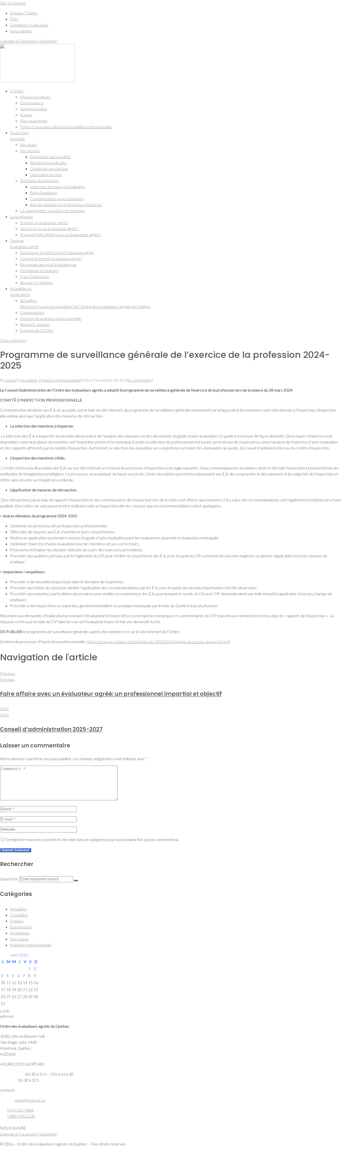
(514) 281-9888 (20, 1110)
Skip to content (13, 2)
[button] (175, 91)
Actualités (28, 380)
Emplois (16, 920)
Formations (19, 932)
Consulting (18, 914)
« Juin (4, 1010)
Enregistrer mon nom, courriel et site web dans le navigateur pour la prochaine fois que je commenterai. (92, 839)
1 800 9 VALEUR (21, 1116)
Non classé (19, 938)
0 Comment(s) (140, 380)
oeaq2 (10, 380)
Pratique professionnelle (59, 380)
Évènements (21, 926)
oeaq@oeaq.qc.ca (30, 1100)
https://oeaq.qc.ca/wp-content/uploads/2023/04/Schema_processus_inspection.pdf (158, 641)
